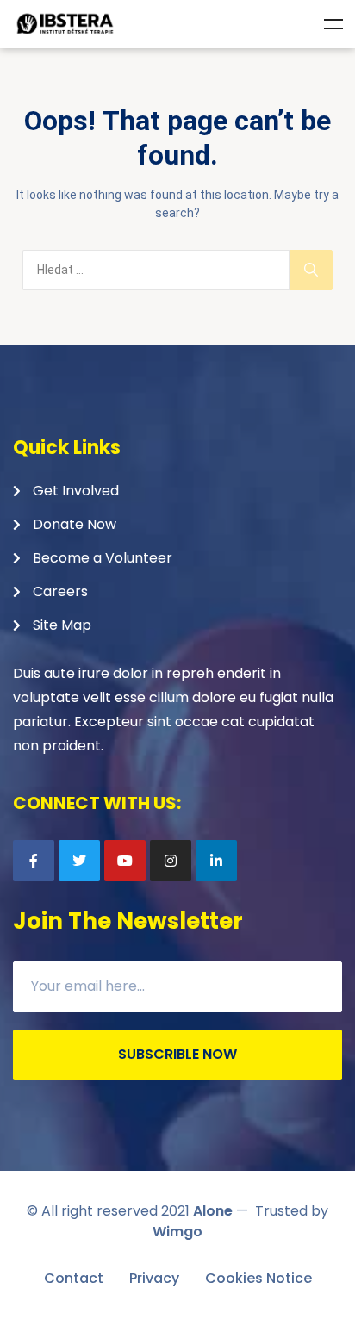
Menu (333, 24)
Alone (213, 1211)
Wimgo (177, 1231)
